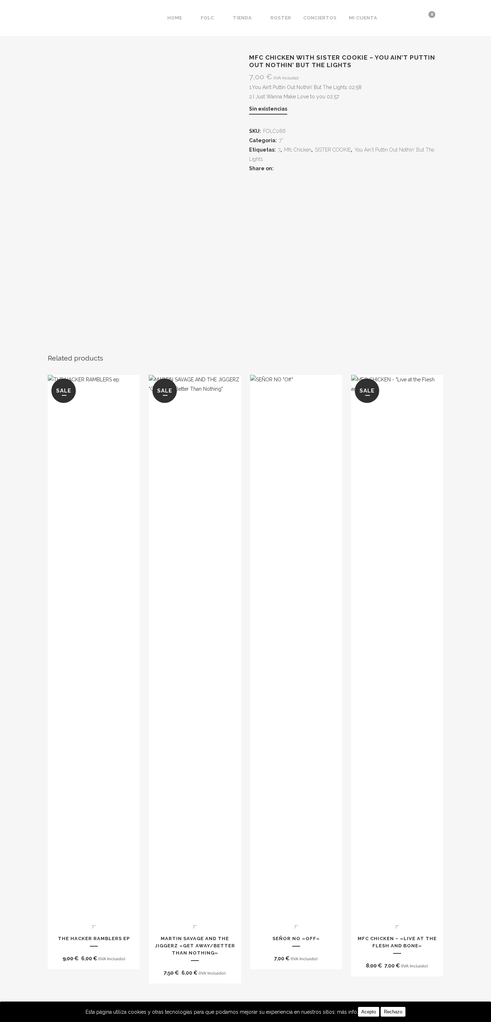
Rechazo (393, 1011)
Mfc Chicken (297, 150)
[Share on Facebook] (280, 168)
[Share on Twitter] (289, 168)
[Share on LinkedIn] (297, 168)
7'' (281, 140)
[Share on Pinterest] (306, 168)
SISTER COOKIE (333, 150)
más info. (347, 1012)
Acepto (368, 1011)
